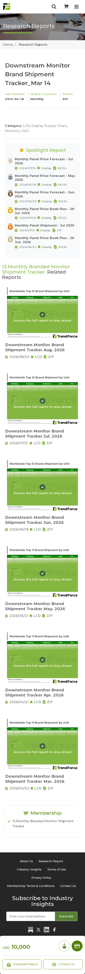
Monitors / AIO (17, 131)
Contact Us (66, 964)
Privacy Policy (41, 877)
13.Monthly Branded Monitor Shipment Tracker (43, 823)
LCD (27, 126)
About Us (26, 861)
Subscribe (66, 916)
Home (8, 44)
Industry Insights (29, 869)
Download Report (25, 964)
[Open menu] (76, 7)
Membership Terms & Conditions (31, 886)
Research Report (51, 861)
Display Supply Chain (49, 126)
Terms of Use (56, 869)
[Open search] (54, 6)
